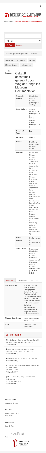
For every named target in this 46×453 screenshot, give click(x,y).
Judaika (32, 225)
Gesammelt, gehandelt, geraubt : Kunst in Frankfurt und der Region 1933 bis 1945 (21, 350)
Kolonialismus (34, 201)
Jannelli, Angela (32, 110)
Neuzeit (32, 216)
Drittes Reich (33, 207)
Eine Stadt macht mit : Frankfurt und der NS (22, 358)
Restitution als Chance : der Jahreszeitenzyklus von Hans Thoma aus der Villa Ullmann (23, 341)
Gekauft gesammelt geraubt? (18, 53)
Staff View (34, 280)
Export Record (12, 65)
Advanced (20, 45)
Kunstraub (32, 227)
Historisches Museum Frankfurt (33, 98)
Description (10, 280)
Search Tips (9, 426)
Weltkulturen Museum (33, 175)
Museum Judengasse (33, 160)
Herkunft (32, 194)
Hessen (32, 214)
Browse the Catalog (12, 413)
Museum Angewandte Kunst (33, 166)
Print (33, 60)
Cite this (10, 60)
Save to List (27, 65)
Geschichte (33, 183)
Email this (22, 60)
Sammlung (33, 223)
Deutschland (33, 229)
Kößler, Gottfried (32, 119)
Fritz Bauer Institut (33, 180)
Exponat (32, 192)
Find (10, 45)
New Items (9, 415)
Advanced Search (11, 403)
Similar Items (22, 280)
